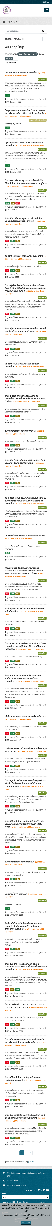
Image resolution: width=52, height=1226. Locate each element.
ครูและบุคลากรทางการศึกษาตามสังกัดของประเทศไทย (24, 144)
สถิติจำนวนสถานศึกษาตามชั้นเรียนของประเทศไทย (22, 365)
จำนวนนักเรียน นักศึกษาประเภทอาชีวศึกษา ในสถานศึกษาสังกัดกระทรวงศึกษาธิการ (25, 1041)
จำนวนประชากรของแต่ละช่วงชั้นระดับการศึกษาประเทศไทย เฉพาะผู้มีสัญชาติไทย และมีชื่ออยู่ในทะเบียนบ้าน (25, 646)
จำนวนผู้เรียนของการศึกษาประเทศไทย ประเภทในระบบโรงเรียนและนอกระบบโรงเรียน (26, 330)
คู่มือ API (31, 1162)
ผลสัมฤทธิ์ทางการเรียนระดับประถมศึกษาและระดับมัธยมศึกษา (24, 610)
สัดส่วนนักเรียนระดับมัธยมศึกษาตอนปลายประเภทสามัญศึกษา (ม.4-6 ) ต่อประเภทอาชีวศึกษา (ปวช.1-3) (23, 926)
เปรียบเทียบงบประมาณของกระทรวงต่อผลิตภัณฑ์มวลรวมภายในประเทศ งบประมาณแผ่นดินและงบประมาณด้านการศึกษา (24, 570)
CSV (12, 203)
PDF (17, 203)
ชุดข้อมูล (12, 21)
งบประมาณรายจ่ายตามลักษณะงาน (21, 431)
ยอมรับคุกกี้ (26, 1222)
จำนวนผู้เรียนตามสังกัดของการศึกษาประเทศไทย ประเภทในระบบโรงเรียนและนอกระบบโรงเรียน (25, 398)
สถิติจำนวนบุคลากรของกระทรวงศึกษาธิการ (24, 716)
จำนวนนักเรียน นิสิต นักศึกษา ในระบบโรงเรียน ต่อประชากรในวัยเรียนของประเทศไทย (25, 1116)
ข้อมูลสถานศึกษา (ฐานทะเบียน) (37, 120)
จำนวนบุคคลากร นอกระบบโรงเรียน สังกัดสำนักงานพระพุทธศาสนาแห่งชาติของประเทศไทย (23, 678)
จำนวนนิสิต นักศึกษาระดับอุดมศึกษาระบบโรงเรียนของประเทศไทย (23, 1079)
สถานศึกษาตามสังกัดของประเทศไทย (21, 72)
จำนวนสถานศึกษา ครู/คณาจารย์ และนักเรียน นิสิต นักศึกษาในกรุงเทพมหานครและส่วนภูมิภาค (26, 182)
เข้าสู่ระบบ (46, 2)
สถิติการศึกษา (42, 79)
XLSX (7, 96)
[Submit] (43, 31)
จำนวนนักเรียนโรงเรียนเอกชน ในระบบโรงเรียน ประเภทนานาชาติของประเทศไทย (25, 461)
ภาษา (4, 1193)
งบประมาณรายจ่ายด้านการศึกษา (20, 862)
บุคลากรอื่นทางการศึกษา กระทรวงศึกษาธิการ (25, 536)
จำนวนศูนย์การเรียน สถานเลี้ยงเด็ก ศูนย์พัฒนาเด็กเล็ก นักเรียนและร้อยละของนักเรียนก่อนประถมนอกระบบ (25, 783)
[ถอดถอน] (36, 54)
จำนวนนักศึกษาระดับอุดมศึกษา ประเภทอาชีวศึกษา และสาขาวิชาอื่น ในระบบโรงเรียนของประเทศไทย (26, 966)
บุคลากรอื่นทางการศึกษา (16, 894)
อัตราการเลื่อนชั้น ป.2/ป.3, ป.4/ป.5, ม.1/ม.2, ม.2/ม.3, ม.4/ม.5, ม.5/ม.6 (24, 1006)
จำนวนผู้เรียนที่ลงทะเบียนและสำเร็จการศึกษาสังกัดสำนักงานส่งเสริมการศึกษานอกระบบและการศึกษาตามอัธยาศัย (25, 288)
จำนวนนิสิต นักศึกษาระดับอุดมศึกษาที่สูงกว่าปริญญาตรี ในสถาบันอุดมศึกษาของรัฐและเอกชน (24, 824)
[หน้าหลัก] (4, 21)
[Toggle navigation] (46, 10)
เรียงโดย (8, 39)
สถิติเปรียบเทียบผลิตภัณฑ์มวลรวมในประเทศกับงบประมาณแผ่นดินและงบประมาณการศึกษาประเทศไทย (25, 500)
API (23, 1162)
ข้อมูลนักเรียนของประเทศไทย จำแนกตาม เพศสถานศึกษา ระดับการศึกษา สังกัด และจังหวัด (25, 112)
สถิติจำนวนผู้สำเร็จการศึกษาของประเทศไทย (24, 256)
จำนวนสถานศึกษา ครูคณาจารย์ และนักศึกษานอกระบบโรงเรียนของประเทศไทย (24, 219)
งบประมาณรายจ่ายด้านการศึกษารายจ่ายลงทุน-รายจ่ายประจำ (26, 750)
